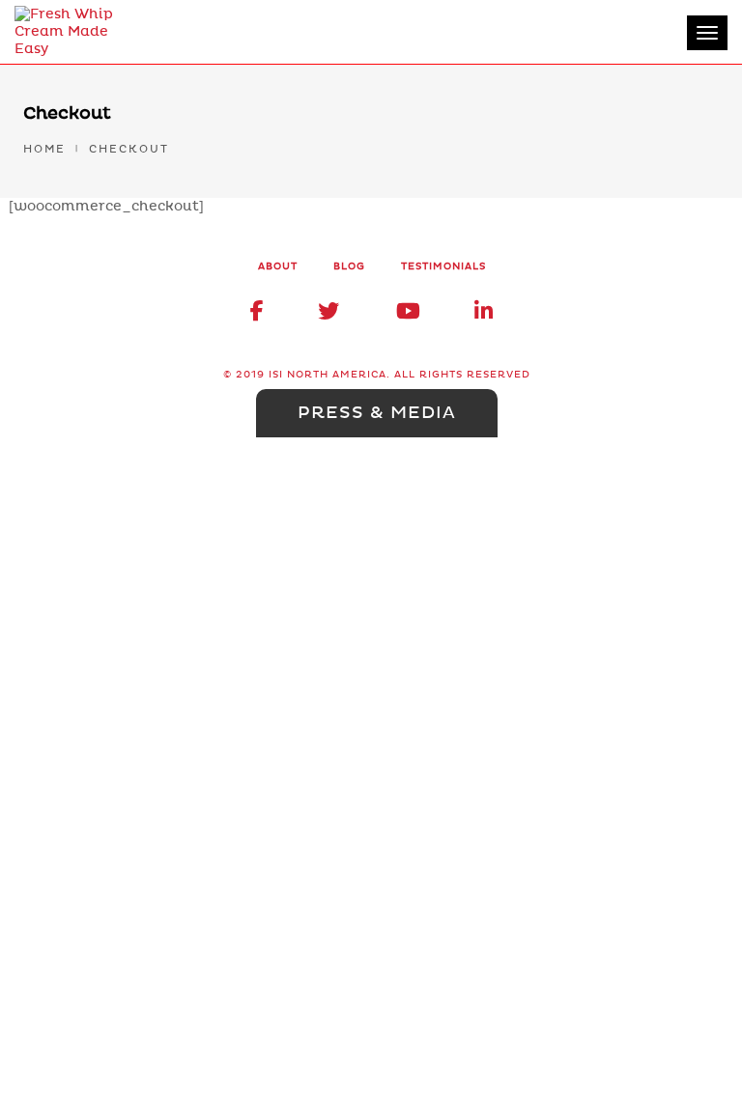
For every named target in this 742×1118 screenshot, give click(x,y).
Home (44, 149)
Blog (349, 266)
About (278, 266)
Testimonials (443, 266)
